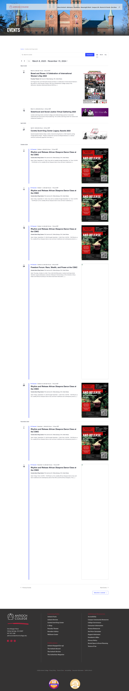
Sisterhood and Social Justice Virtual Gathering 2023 (53, 111)
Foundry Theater (52, 628)
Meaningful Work (86, 7)
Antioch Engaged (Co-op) (55, 645)
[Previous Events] (21, 61)
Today (29, 61)
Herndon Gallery (53, 631)
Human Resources (94, 628)
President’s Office (93, 637)
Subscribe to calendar (99, 592)
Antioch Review (52, 619)
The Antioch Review (54, 651)
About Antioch (61, 7)
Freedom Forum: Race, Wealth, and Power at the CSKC (54, 267)
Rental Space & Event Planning (98, 643)
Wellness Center (52, 634)
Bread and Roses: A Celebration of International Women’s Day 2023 (51, 74)
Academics (77, 7)
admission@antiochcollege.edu (17, 636)
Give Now (114, 7)
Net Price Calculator (94, 631)
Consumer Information (95, 625)
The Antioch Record (53, 648)
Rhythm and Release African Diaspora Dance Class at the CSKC (53, 153)
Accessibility (92, 616)
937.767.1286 (11, 633)
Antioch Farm (52, 616)
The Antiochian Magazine (55, 654)
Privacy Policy (92, 640)
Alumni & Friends (105, 7)
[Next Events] (24, 61)
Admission (70, 7)
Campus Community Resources (98, 619)
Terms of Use (92, 646)
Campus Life (95, 7)
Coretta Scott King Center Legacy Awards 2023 (51, 130)
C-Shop (49, 625)
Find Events (90, 54)
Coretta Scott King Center (55, 622)
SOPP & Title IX (88, 670)
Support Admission (94, 634)
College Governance (94, 622)
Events (22, 49)
